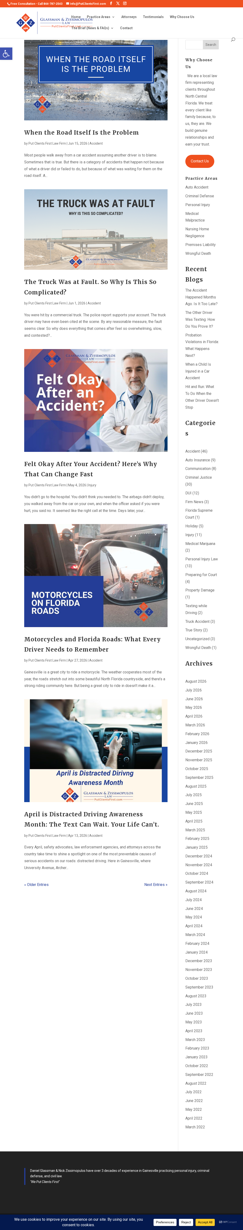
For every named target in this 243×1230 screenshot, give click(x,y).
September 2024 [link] (199, 882)
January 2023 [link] (196, 1057)
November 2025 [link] (198, 760)
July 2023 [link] (193, 1004)
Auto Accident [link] (196, 187)
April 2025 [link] (193, 821)
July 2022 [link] (193, 1092)
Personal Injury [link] (197, 205)
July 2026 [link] (193, 690)
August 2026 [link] (195, 681)
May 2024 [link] (193, 917)
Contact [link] (126, 28)
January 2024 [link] (196, 952)
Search (211, 45)
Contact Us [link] (200, 161)
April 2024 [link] (193, 926)
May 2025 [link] (193, 812)
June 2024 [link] (194, 908)
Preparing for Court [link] (201, 574)
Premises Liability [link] (200, 244)
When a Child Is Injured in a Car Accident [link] (198, 371)
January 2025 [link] (196, 847)
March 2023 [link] (195, 1039)
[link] (6, 53)
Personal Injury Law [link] (201, 559)
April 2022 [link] (193, 1118)
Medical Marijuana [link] (200, 543)
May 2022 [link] (193, 1109)
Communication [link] (198, 468)
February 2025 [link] (197, 838)
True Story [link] (193, 630)
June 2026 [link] (194, 699)
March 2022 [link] (195, 1127)
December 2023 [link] (198, 961)
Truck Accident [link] (197, 621)
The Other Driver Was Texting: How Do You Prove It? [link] (200, 319)
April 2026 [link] (193, 716)
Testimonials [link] (153, 17)
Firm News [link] (194, 502)
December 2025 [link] (198, 751)
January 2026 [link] (196, 742)
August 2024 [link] (195, 891)
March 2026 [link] (195, 725)
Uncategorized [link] (197, 639)
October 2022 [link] (196, 1066)
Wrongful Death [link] (198, 253)
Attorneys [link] (129, 17)
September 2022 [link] (199, 1074)
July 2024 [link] (193, 900)
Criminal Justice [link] (198, 477)
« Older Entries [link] (36, 884)
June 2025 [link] (194, 803)
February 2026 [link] (197, 734)
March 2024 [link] (195, 934)
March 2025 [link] (195, 830)
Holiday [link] (191, 526)
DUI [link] (188, 493)
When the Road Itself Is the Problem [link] (81, 132)
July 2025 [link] (193, 795)
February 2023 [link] (197, 1048)
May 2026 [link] (193, 707)
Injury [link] (92, 485)
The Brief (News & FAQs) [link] (90, 28)
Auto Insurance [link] (197, 460)
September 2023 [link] (199, 987)
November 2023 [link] (198, 969)
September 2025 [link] (199, 777)
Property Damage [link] (200, 590)
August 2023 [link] (195, 996)
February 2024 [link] (197, 943)
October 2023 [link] (196, 978)
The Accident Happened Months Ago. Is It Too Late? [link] (201, 297)
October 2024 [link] (196, 873)
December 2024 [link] (198, 856)
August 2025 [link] (195, 786)
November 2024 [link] (198, 865)
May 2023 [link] (193, 1022)
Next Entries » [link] (156, 884)
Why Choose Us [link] (182, 17)
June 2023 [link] (194, 1013)
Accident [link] (96, 143)
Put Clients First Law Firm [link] (47, 143)
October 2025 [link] (196, 768)
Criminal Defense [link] (199, 196)
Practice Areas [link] (98, 17)
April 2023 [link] (193, 1031)
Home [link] (76, 17)
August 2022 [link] (195, 1083)
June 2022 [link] (194, 1100)
